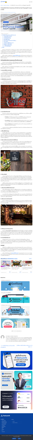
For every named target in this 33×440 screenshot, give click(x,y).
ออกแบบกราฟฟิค (4, 420)
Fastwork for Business (15, 422)
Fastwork (14, 421)
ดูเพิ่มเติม (30, 258)
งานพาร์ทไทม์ (3, 431)
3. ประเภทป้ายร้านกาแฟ (7, 38)
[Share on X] (15, 331)
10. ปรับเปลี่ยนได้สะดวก (7, 46)
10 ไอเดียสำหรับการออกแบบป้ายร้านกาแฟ (9, 35)
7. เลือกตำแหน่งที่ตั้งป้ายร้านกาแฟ (8, 42)
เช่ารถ (2, 428)
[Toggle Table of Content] (30, 33)
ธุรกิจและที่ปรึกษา (4, 426)
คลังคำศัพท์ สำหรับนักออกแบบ (5, 317)
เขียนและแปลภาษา (4, 424)
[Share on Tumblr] (21, 331)
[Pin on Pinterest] (19, 331)
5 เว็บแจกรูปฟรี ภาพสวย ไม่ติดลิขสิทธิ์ (5, 292)
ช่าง (2, 430)
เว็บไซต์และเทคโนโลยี (4, 422)
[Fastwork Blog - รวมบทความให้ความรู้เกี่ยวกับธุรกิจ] (4, 2)
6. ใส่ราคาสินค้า (6, 41)
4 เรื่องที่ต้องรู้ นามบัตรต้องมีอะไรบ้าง (5, 280)
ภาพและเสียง (3, 425)
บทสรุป (3, 47)
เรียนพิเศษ (3, 429)
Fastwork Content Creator (12, 12)
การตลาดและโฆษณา (4, 423)
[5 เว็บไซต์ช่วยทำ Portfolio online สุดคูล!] (15, 313)
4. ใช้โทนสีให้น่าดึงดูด (7, 39)
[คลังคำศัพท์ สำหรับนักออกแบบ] (15, 325)
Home (2, 5)
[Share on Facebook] (14, 331)
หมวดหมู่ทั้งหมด (2, 419)
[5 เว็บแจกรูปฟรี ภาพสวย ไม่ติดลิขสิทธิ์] (15, 300)
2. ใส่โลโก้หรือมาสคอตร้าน (7, 37)
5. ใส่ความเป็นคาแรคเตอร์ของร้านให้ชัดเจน (10, 40)
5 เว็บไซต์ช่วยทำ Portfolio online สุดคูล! (6, 305)
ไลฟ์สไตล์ (3, 427)
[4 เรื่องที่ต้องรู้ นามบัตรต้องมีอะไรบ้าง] (15, 288)
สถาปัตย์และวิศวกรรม (4, 421)
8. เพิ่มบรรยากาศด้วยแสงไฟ (8, 43)
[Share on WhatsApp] (12, 331)
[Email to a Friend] (17, 331)
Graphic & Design (6, 5)
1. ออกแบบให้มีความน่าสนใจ (8, 36)
